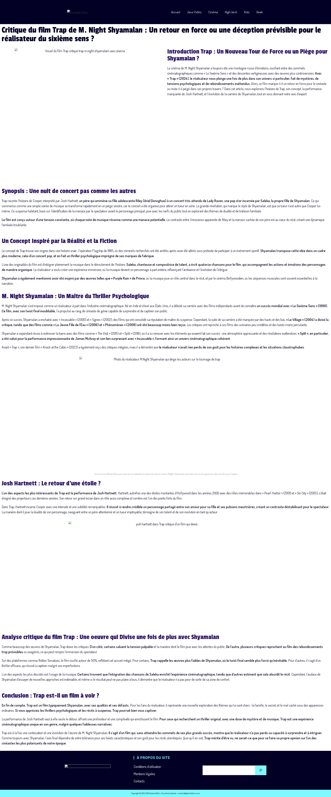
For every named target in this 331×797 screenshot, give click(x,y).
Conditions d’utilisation (147, 766)
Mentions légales (144, 774)
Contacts (139, 781)
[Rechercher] (260, 770)
